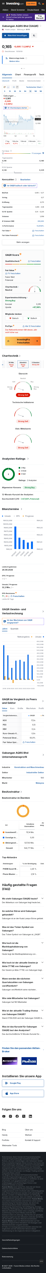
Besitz (21, 81)
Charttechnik (10, 355)
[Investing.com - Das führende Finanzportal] (15, 3)
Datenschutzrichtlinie (10, 1248)
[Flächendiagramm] (8, 87)
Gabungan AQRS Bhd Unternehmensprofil (15, 754)
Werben (28, 1135)
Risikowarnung (7, 1257)
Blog (4, 1130)
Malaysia (40, 783)
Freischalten (30, 742)
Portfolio (5, 1140)
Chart (18, 74)
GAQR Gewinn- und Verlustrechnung (14, 611)
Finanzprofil (30, 74)
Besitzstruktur (11, 791)
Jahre (4, 629)
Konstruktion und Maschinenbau (29, 767)
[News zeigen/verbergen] (17, 87)
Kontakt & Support (32, 1140)
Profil (14, 81)
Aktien (5, 10)
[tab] (11, 364)
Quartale (14, 629)
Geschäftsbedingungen (11, 1240)
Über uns (29, 1130)
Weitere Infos (14, 61)
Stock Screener (18, 10)
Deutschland (33, 10)
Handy (5, 1135)
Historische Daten (34, 81)
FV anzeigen (36, 153)
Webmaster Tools (9, 1145)
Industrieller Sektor (35, 772)
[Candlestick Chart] (4, 87)
